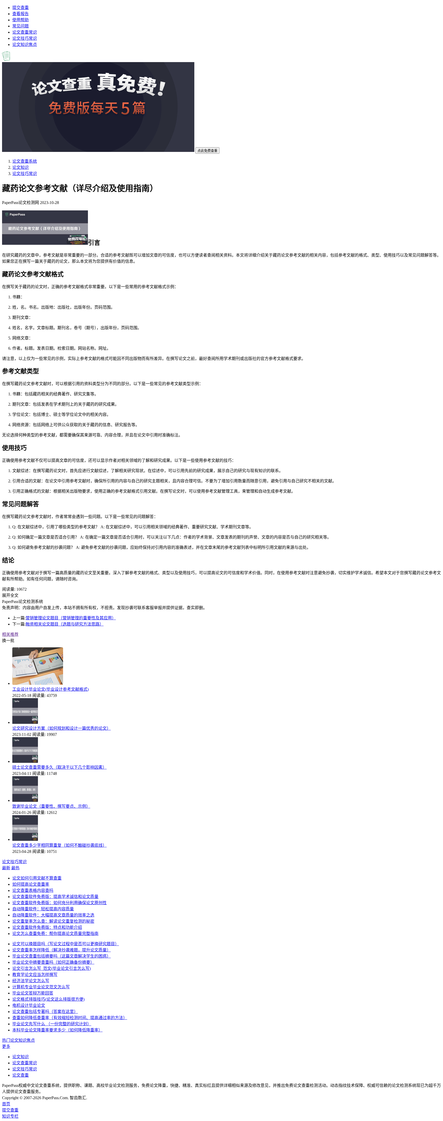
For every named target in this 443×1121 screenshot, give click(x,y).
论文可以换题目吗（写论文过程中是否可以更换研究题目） (65, 944)
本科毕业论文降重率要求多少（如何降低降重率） (57, 1030)
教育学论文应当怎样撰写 (34, 974)
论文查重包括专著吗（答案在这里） (45, 1011)
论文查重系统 (24, 161)
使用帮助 (20, 20)
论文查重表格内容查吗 (32, 890)
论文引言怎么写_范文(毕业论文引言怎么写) (51, 968)
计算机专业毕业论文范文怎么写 (41, 987)
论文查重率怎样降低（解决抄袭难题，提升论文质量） (61, 950)
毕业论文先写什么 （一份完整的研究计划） (51, 1024)
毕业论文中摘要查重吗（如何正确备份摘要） (53, 962)
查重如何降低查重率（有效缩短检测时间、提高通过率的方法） (69, 1018)
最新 (6, 868)
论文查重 (20, 1075)
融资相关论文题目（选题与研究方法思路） (65, 624)
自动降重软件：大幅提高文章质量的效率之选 (53, 915)
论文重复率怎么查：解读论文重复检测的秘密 (53, 921)
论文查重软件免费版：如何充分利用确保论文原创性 (59, 903)
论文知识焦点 (24, 44)
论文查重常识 (24, 32)
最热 (15, 868)
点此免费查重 (207, 151)
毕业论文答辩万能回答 (32, 993)
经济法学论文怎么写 (30, 981)
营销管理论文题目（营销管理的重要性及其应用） (71, 618)
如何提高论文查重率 (30, 884)
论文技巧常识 (24, 38)
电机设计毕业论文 (28, 1005)
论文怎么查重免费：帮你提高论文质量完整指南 (55, 933)
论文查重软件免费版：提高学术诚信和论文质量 (55, 896)
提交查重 (20, 7)
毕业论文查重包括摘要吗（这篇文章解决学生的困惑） (61, 956)
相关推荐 (10, 634)
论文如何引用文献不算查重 (37, 878)
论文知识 (20, 167)
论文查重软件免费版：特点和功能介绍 (47, 927)
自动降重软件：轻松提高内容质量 (43, 909)
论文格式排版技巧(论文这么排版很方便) (48, 999)
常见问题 (20, 26)
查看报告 (20, 14)
